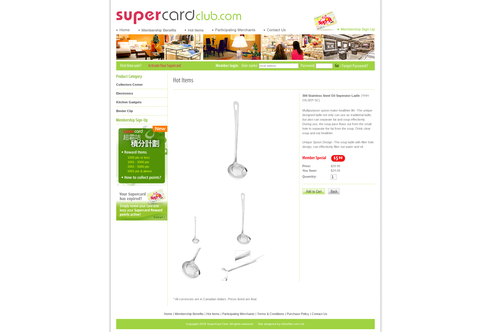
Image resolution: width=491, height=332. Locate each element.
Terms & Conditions (270, 314)
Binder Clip (124, 111)
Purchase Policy (298, 314)
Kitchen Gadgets (129, 102)
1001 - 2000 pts (138, 162)
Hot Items (213, 314)
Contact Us (319, 314)
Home (168, 314)
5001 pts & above (140, 171)
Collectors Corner (129, 84)
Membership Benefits (189, 314)
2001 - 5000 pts (138, 166)
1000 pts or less (139, 157)
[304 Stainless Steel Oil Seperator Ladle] (194, 245)
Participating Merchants (238, 314)
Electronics (124, 93)
